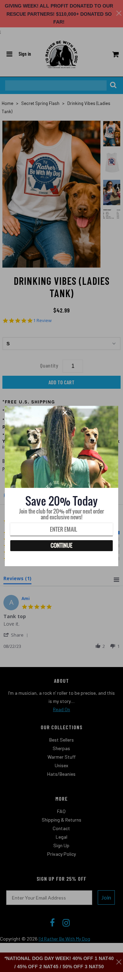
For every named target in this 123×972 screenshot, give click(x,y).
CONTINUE (61, 545)
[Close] (88, 413)
